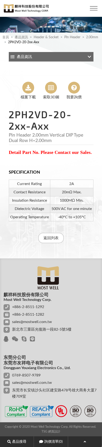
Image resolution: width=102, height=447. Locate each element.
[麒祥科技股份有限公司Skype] (24, 339)
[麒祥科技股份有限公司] (26, 8)
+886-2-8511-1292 (28, 307)
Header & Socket (46, 37)
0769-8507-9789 (26, 375)
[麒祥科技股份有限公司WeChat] (15, 339)
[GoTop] (85, 441)
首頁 (5, 37)
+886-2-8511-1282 (28, 314)
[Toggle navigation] (94, 8)
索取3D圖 (51, 97)
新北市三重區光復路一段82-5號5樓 (41, 329)
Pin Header (72, 37)
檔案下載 (28, 97)
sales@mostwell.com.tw (32, 322)
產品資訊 (21, 37)
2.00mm (92, 37)
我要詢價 (74, 97)
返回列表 (51, 238)
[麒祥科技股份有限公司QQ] (6, 339)
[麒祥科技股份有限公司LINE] (32, 339)
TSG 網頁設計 (51, 431)
